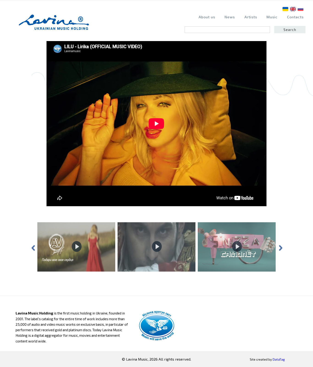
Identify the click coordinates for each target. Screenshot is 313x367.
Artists (250, 17)
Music (271, 17)
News (230, 17)
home (55, 24)
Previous (32, 247)
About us (207, 17)
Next (280, 247)
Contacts (295, 17)
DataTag (279, 359)
